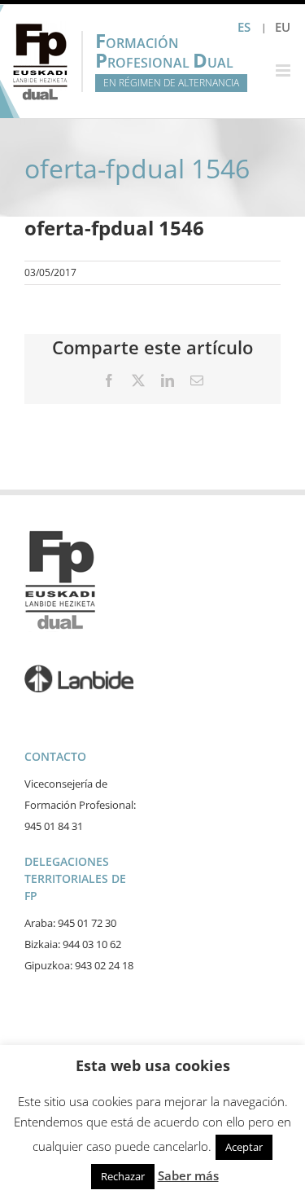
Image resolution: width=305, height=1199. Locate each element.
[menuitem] (282, 27)
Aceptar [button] (244, 1147)
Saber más (188, 1175)
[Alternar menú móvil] (284, 70)
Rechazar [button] (123, 1176)
